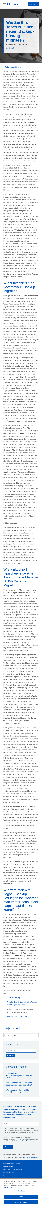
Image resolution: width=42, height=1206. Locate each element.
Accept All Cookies (21, 1202)
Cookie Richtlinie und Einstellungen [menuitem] (12, 1169)
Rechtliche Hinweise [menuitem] (8, 1172)
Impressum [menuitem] (6, 1176)
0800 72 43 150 (33, 4)
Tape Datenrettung (13, 998)
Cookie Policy (8, 1187)
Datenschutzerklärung (28, 1141)
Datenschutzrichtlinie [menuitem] (9, 1166)
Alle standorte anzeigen (30, 1157)
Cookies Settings (21, 1191)
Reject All (21, 1196)
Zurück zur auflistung (12, 67)
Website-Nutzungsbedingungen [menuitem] (11, 1163)
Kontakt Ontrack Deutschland (17, 1016)
